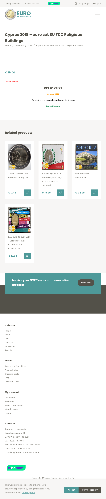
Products (19, 45)
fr (85, 3)
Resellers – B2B (12, 381)
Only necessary (90, 489)
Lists (7, 338)
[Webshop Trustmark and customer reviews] (57, 3)
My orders (9, 401)
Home (8, 45)
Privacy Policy (11, 370)
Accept (71, 489)
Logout (8, 413)
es (89, 3)
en (99, 3)
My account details (14, 405)
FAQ (7, 377)
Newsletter (10, 346)
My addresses (11, 409)
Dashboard (10, 397)
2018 (30, 45)
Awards (8, 350)
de (94, 3)
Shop (7, 334)
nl (80, 3)
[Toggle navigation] (97, 14)
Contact (9, 342)
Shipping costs (12, 374)
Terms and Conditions (15, 366)
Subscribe (86, 282)
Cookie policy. (28, 492)
